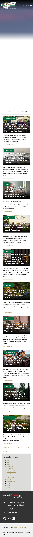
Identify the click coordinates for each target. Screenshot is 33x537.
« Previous (6, 447)
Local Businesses (10, 118)
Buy (8, 462)
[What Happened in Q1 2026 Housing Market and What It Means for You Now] (16, 325)
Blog (8, 460)
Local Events (10, 477)
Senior (7, 184)
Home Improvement (12, 466)
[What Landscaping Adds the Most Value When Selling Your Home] (16, 291)
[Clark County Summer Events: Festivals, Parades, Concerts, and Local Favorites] (16, 224)
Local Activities (10, 217)
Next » (5, 451)
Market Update (11, 481)
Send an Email (13, 512)
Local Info (9, 479)
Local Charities (11, 474)
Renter (8, 483)
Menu (30, 5)
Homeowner (9, 150)
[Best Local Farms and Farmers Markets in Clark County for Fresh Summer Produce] (16, 124)
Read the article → (8, 144)
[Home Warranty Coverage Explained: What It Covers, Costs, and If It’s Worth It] (16, 392)
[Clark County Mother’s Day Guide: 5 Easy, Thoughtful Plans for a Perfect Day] (16, 424)
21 (28, 447)
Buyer (8, 464)
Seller (8, 485)
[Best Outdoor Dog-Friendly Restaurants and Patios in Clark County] (16, 358)
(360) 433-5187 (13, 509)
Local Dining (10, 475)
